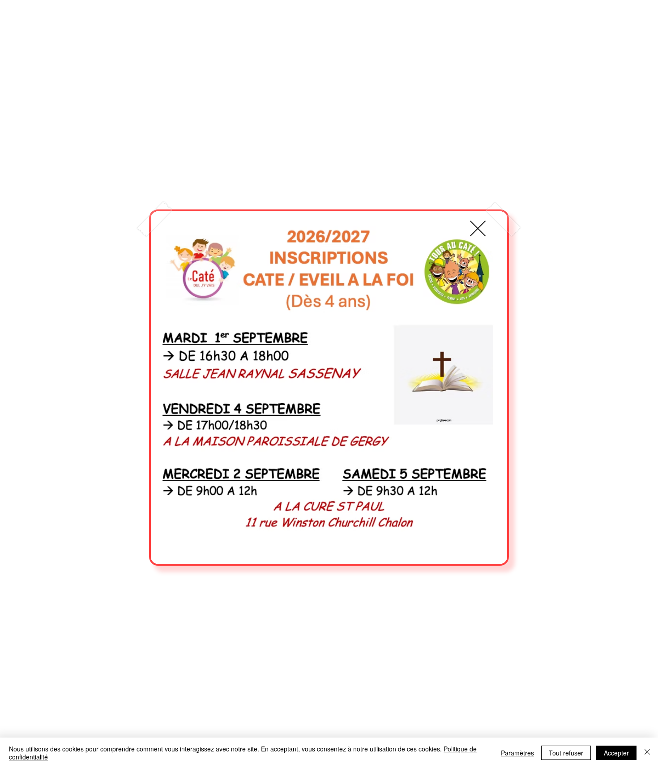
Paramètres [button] (517, 752)
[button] (478, 228)
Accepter (616, 752)
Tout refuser (566, 752)
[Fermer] (647, 753)
